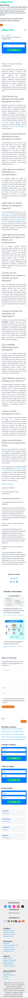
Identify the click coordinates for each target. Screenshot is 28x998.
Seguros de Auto (7, 958)
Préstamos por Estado (9, 934)
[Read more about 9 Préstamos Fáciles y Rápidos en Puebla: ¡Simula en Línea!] (14, 629)
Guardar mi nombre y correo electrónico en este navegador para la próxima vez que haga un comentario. (13, 700)
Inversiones (6, 943)
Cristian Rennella (9, 484)
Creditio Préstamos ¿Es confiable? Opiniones (12, 731)
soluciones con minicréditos (16, 126)
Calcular (14, 50)
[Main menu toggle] (25, 30)
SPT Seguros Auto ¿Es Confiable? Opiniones (12, 734)
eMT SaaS (6, 977)
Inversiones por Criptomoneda (10, 945)
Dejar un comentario (8, 615)
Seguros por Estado (8, 962)
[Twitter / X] (14, 582)
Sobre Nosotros (7, 973)
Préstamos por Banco (8, 932)
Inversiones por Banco (8, 947)
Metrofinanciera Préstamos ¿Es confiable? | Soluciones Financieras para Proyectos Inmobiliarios (14, 610)
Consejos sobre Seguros (9, 966)
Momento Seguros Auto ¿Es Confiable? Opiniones (14, 737)
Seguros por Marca (8, 964)
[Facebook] (11, 582)
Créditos (14, 615)
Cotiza (14, 780)
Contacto (5, 979)
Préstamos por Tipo (8, 936)
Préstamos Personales (9, 930)
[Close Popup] (1, 25)
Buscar (3, 718)
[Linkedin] (17, 582)
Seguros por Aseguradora (9, 960)
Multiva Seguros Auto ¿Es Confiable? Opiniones (13, 739)
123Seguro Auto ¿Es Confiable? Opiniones (12, 729)
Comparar (14, 758)
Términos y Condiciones (9, 975)
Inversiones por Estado (9, 949)
